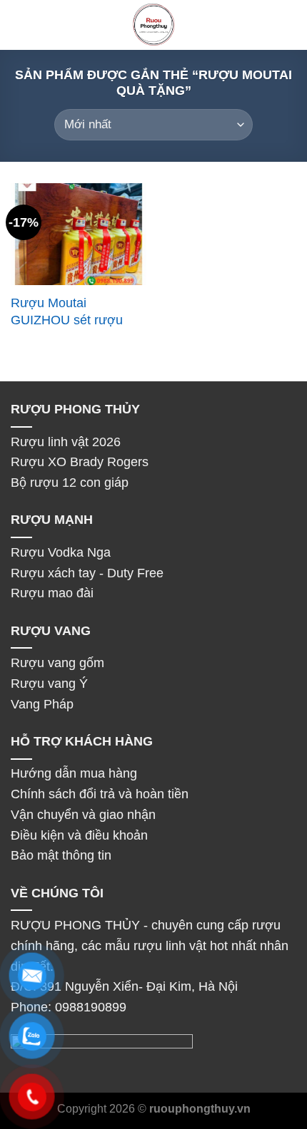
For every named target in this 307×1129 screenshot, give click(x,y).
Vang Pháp (42, 704)
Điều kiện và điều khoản (79, 835)
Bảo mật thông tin (61, 855)
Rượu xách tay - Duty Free (87, 573)
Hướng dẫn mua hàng (74, 773)
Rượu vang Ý (49, 683)
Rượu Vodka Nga (62, 552)
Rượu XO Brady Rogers (81, 462)
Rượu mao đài (52, 593)
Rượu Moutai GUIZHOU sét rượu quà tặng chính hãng (69, 320)
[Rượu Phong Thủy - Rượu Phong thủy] (153, 25)
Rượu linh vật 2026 (66, 442)
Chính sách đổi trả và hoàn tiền (99, 794)
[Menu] (20, 25)
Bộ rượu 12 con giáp (71, 482)
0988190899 (90, 1007)
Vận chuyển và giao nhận (83, 815)
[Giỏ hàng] (289, 25)
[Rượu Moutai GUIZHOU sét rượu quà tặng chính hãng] (78, 234)
